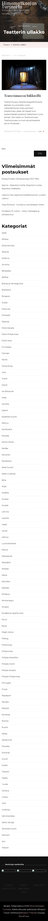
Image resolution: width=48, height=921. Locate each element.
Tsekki (5, 778)
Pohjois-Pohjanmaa (11, 676)
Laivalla (5, 518)
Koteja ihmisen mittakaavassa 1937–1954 (20, 179)
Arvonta (5, 265)
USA (4, 803)
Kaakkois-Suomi (9, 417)
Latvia (4, 531)
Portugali (6, 683)
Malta (4, 575)
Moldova (6, 594)
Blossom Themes (29, 913)
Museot (5, 607)
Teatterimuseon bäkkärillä (22, 96)
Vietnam (6, 835)
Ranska (5, 702)
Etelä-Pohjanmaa (10, 334)
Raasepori (6, 695)
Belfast (5, 277)
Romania (6, 715)
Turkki (5, 784)
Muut (4, 619)
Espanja (5, 322)
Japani (5, 410)
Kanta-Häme (8, 442)
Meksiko (5, 588)
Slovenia (6, 753)
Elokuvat (6, 309)
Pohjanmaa (7, 651)
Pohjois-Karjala (9, 670)
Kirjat (4, 486)
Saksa (4, 734)
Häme (4, 360)
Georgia (5, 353)
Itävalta (5, 404)
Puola (4, 689)
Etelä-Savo (7, 341)
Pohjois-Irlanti (8, 664)
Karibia (5, 448)
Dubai (4, 303)
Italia (4, 398)
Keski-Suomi (7, 467)
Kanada (5, 436)
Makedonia (7, 556)
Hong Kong (7, 366)
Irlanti (4, 379)
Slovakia (6, 746)
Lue (40, 131)
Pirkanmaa (7, 645)
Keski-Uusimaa (8, 474)
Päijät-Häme (8, 632)
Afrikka (5, 239)
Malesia (5, 569)
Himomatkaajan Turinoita (19, 5)
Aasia (4, 233)
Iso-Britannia (8, 391)
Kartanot (6, 455)
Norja (4, 626)
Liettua (5, 537)
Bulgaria (6, 296)
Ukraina (5, 791)
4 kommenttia (30, 131)
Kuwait (5, 505)
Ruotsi (5, 727)
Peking (5, 638)
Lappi (4, 524)
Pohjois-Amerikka (10, 657)
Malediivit (6, 562)
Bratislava (6, 290)
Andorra (5, 258)
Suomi (5, 759)
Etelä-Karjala (8, 328)
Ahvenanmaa (8, 246)
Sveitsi (4, 765)
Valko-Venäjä (8, 822)
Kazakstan (7, 461)
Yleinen (5, 848)
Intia (4, 372)
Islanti (4, 385)
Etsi (4, 149)
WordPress (24, 916)
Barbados (6, 271)
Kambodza (7, 429)
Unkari (5, 797)
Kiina (4, 480)
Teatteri (5, 772)
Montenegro (8, 600)
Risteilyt (5, 708)
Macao (5, 550)
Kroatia (5, 499)
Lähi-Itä (5, 512)
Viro (3, 841)
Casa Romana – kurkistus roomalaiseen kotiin (23, 205)
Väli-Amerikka (8, 816)
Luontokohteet (9, 543)
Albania (5, 252)
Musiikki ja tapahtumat (12, 613)
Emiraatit (6, 315)
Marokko (6, 581)
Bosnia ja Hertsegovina (12, 284)
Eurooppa (6, 347)
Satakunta (7, 740)
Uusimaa (6, 810)
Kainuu (5, 423)
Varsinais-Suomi (9, 829)
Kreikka (5, 493)
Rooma (5, 721)
